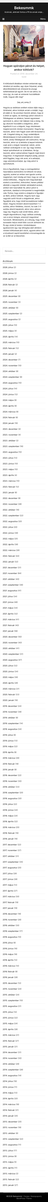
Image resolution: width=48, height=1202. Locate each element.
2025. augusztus (10, 319)
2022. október (9, 510)
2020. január (8, 700)
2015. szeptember (11, 1000)
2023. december (10, 429)
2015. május (8, 1023)
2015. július (8, 1012)
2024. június (8, 394)
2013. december (10, 1121)
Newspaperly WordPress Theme (29, 1197)
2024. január (8, 423)
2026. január (8, 290)
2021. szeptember (11, 585)
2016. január (8, 977)
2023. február (9, 487)
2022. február (9, 556)
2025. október (9, 308)
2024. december (10, 359)
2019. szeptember (11, 723)
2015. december (10, 983)
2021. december (10, 567)
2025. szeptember (11, 313)
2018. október (9, 787)
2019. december (10, 706)
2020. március (9, 689)
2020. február (9, 694)
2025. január (8, 354)
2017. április (8, 891)
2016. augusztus (10, 937)
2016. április (8, 960)
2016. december (10, 914)
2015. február (9, 1041)
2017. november (10, 850)
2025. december (10, 296)
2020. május (8, 677)
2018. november (10, 781)
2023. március (9, 481)
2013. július (8, 1150)
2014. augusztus (10, 1075)
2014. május (8, 1093)
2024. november (10, 365)
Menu (43, 19)
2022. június (8, 533)
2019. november (10, 712)
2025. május (8, 331)
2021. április (8, 614)
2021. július (8, 596)
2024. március (9, 412)
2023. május (8, 469)
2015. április (8, 1029)
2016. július (8, 942)
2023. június (8, 463)
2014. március (9, 1104)
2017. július (8, 873)
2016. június (8, 948)
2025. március (9, 342)
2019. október (9, 717)
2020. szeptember (11, 654)
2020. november (10, 642)
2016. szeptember (11, 931)
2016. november (10, 919)
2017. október (9, 856)
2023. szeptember (11, 446)
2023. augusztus (10, 452)
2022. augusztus (10, 521)
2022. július (8, 527)
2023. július (8, 458)
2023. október (9, 440)
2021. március (9, 619)
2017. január (8, 908)
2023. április (8, 475)
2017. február (8, 902)
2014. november (10, 1058)
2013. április (8, 1168)
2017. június (8, 879)
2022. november (10, 504)
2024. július (8, 388)
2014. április (8, 1098)
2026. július (8, 267)
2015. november (10, 989)
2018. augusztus (10, 798)
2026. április (8, 279)
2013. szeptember (11, 1139)
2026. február (9, 284)
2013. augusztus (10, 1144)
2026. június (8, 273)
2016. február (9, 971)
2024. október (9, 371)
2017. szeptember (11, 862)
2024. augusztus (10, 383)
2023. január (8, 492)
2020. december (10, 637)
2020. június (8, 671)
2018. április (8, 821)
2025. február (9, 348)
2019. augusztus (10, 729)
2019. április (8, 752)
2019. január (8, 769)
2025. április (8, 336)
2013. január (8, 1185)
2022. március (9, 550)
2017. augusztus (10, 867)
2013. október (9, 1133)
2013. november (10, 1127)
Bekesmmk (24, 8)
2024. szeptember (11, 377)
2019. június (8, 740)
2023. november (10, 435)
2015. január (8, 1046)
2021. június (8, 602)
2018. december (10, 775)
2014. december (10, 1052)
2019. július (8, 735)
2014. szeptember (11, 1069)
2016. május (8, 954)
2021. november (10, 573)
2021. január (8, 631)
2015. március (9, 1035)
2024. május (8, 400)
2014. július (8, 1081)
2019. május (8, 746)
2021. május (8, 608)
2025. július (8, 325)
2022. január (8, 561)
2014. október (9, 1064)
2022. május (8, 538)
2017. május (8, 885)
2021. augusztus (10, 590)
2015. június (8, 1018)
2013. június (8, 1156)
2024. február (9, 417)
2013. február (9, 1179)
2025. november (10, 302)
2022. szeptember (11, 515)
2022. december (10, 498)
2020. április (8, 683)
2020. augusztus (10, 660)
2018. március (9, 827)
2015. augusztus (10, 1006)
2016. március (9, 966)
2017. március (9, 896)
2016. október (9, 925)
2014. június (8, 1087)
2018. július (8, 804)
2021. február (9, 625)
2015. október (9, 995)
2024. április (8, 406)
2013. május (8, 1162)
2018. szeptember (11, 792)
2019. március (9, 758)
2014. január (8, 1116)
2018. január (8, 839)
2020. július (8, 665)
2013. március (9, 1173)
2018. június (8, 810)
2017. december (10, 844)
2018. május (8, 816)
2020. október (9, 648)
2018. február (9, 833)
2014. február (9, 1110)
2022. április (8, 544)
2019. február (9, 764)
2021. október (9, 579)
